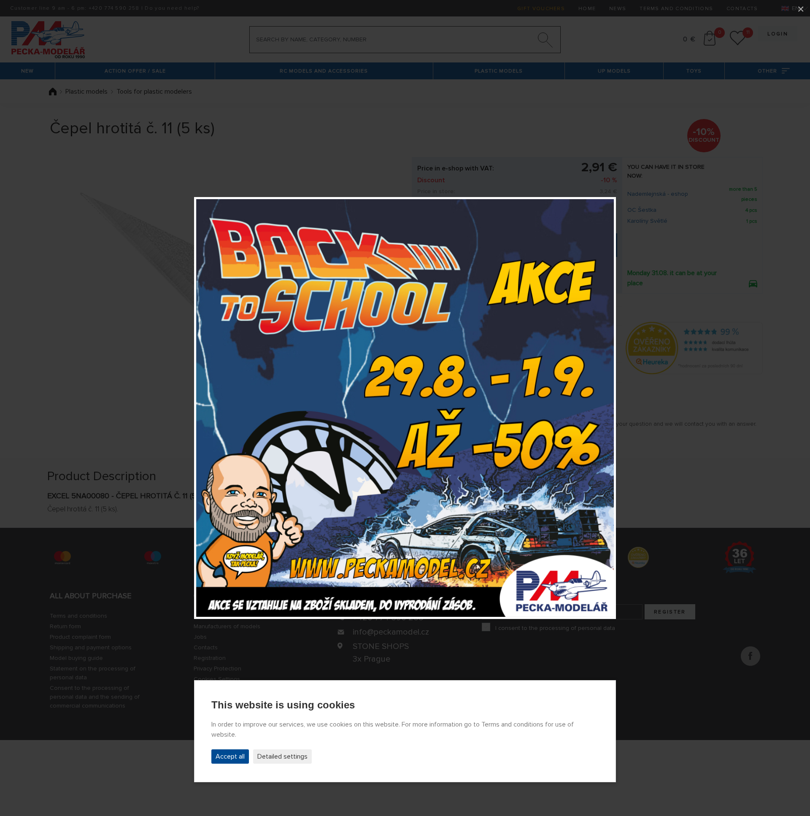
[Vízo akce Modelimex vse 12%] (405, 408)
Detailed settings (282, 756)
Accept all (230, 756)
